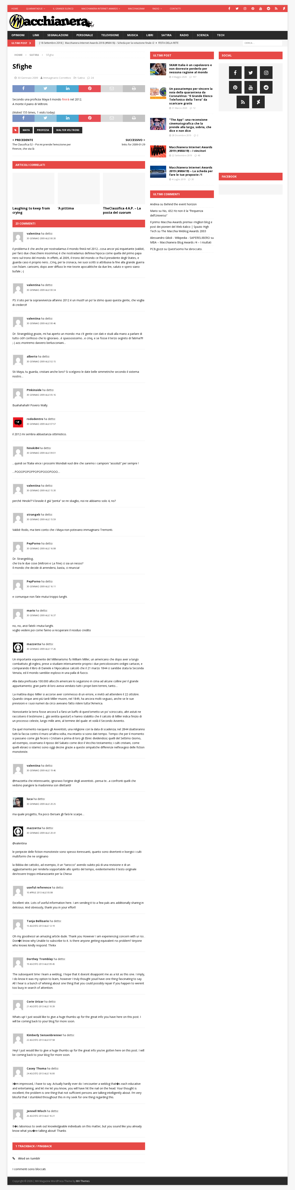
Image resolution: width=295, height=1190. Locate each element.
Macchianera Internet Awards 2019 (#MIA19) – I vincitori (190, 149)
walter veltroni (67, 130)
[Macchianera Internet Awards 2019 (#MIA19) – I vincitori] (158, 151)
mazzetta (34, 644)
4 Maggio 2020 (179, 76)
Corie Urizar (35, 1001)
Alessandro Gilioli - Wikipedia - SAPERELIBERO (180, 238)
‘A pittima (66, 208)
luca (30, 799)
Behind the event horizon (180, 204)
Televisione (110, 35)
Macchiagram (136, 8)
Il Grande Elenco (63, 8)
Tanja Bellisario (38, 921)
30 (192, 179)
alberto (32, 356)
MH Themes (83, 1181)
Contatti (175, 8)
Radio (156, 8)
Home (14, 8)
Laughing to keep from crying (31, 210)
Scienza (203, 35)
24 (92, 78)
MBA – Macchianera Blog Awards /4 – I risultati (180, 242)
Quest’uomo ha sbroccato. (185, 249)
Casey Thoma (36, 1068)
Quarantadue (34, 8)
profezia (43, 130)
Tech (220, 35)
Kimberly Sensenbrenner (44, 1035)
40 (199, 155)
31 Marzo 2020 (179, 107)
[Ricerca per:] (262, 43)
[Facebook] (229, 8)
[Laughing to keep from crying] (33, 188)
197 (194, 76)
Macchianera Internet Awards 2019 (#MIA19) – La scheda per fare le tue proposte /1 (191, 171)
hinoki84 (33, 448)
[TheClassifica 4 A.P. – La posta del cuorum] (124, 188)
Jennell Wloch (36, 1111)
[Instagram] (244, 8)
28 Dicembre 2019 (181, 135)
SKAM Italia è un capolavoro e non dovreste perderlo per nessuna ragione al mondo (190, 68)
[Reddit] (268, 8)
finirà (65, 99)
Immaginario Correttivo (57, 78)
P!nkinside (34, 390)
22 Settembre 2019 (182, 155)
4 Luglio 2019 (179, 179)
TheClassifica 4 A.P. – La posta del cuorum (122, 210)
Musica (132, 35)
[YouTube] (260, 8)
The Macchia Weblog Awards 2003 (183, 231)
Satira (166, 35)
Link (36, 35)
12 (194, 107)
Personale (84, 35)
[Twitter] (237, 8)
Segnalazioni (57, 35)
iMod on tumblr (29, 1158)
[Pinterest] (252, 8)
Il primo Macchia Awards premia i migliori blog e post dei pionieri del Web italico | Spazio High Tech (181, 226)
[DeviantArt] (284, 8)
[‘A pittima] (79, 188)
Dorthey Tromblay (40, 959)
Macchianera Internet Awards (99, 8)
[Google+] (276, 8)
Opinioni (17, 35)
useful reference (39, 887)
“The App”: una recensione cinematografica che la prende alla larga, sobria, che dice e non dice (190, 125)
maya (26, 130)
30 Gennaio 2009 (28, 78)
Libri (149, 35)
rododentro (35, 419)
